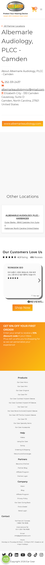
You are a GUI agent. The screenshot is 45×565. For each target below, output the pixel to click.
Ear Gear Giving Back (22, 502)
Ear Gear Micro (22, 382)
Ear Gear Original (22, 390)
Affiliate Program (22, 472)
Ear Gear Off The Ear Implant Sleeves (22, 415)
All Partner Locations (14, 26)
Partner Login (23, 476)
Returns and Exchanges (22, 454)
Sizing (22, 445)
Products (22, 378)
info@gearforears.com (22, 536)
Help (22, 433)
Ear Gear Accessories (22, 427)
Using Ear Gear (22, 441)
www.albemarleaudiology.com (22, 123)
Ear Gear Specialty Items (22, 423)
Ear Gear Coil (22, 407)
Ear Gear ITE (22, 419)
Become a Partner (22, 464)
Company (23, 481)
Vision (22, 486)
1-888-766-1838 (22, 523)
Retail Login (22, 511)
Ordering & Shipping (22, 450)
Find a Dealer (22, 507)
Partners (22, 459)
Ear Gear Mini (23, 386)
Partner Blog (22, 468)
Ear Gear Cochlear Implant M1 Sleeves (22, 403)
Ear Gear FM (22, 394)
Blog (22, 490)
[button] (41, 9)
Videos (22, 437)
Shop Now (22, 307)
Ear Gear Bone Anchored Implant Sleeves (22, 411)
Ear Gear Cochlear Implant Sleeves (22, 399)
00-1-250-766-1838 (23, 529)
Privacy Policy (22, 498)
